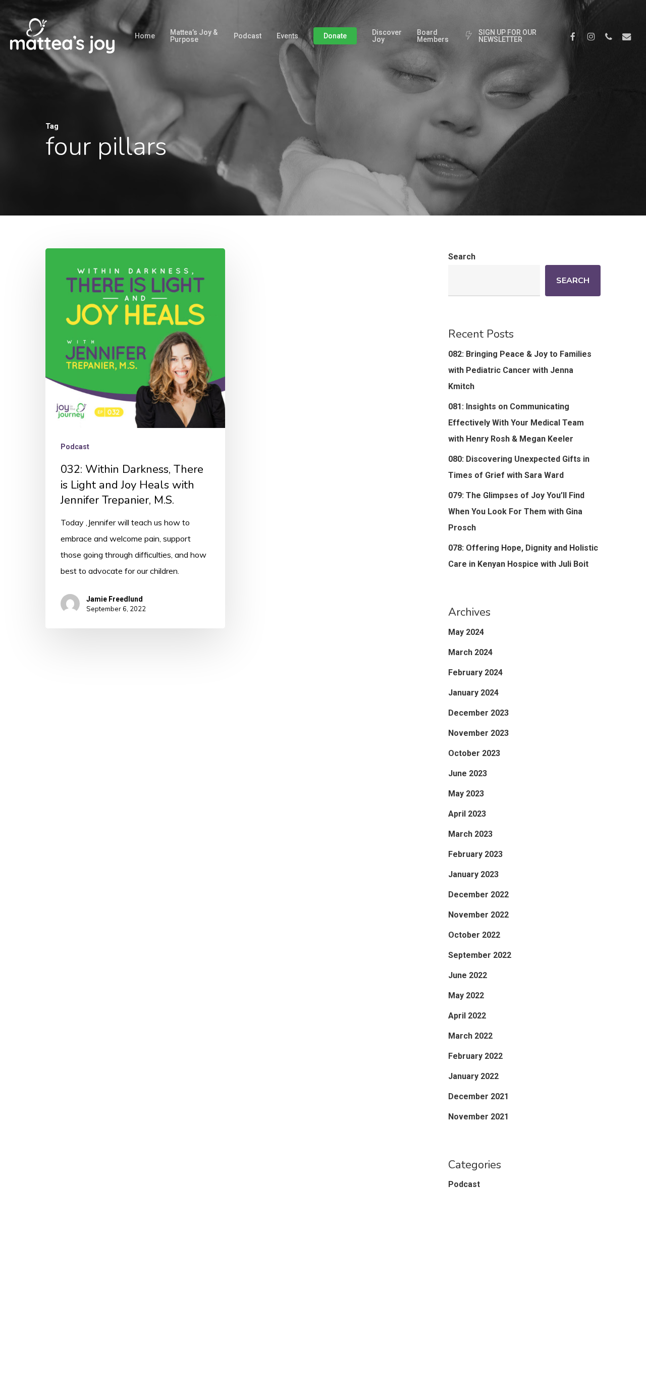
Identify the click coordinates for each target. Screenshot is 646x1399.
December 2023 (478, 713)
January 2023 (473, 874)
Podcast (75, 447)
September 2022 (479, 955)
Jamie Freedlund (114, 599)
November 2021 (478, 1116)
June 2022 (467, 975)
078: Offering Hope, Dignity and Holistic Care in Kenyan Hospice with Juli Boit (523, 556)
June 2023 (467, 773)
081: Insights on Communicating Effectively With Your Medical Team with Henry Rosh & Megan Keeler (516, 423)
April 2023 (467, 814)
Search (461, 256)
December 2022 (478, 894)
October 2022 (474, 935)
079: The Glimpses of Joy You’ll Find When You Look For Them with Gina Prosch (516, 511)
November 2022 (478, 915)
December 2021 (478, 1096)
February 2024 (475, 672)
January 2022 (473, 1076)
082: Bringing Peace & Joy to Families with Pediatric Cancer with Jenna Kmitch (519, 370)
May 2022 (466, 995)
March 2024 (470, 652)
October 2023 (474, 753)
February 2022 (475, 1056)
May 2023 (466, 793)
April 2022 (467, 1015)
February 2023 (475, 854)
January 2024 (473, 692)
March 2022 (470, 1036)
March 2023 (470, 834)
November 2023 (478, 733)
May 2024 (466, 632)
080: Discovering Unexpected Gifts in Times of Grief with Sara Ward (518, 467)
